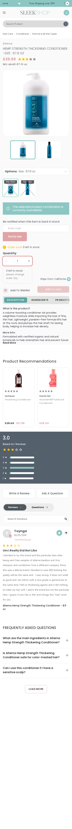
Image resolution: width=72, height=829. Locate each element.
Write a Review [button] (19, 493)
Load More (36, 689)
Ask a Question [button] (52, 493)
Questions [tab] (38, 507)
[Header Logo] (35, 12)
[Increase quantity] (28, 261)
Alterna (7, 43)
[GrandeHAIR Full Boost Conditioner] (53, 377)
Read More (9, 342)
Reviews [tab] (13, 507)
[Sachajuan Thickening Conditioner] (18, 377)
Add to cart (53, 289)
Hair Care (8, 33)
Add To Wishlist (20, 290)
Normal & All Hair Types (44, 33)
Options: (20, 171)
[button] (59, 533)
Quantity (9, 253)
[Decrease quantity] (6, 261)
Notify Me (14, 237)
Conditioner (22, 33)
